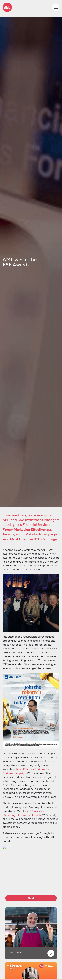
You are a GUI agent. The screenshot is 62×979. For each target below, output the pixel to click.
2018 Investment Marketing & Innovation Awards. (25, 813)
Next (31, 898)
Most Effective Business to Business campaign (26, 771)
